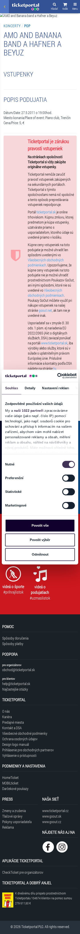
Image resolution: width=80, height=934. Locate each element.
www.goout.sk (51, 816)
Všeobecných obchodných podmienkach (46, 262)
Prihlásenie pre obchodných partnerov (28, 750)
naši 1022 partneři (29, 410)
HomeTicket (10, 777)
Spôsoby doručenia (15, 638)
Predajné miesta (13, 722)
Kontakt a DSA (12, 727)
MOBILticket (10, 783)
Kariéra (7, 716)
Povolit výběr (40, 540)
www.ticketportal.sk (54, 343)
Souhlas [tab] (11, 388)
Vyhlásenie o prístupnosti (19, 755)
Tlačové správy (12, 816)
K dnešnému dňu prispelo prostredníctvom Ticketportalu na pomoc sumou (43, 898)
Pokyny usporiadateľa (17, 821)
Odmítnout (40, 554)
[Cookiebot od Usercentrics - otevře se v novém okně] (58, 376)
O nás (6, 711)
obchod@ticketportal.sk (18, 669)
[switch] (68, 478)
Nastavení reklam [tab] (55, 388)
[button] (65, 7)
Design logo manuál (15, 744)
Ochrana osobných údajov (20, 739)
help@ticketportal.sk (16, 683)
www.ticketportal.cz (55, 810)
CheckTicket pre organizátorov (22, 872)
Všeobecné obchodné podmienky (24, 733)
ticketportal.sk (46, 212)
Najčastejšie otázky (15, 689)
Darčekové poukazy (15, 788)
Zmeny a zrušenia (14, 810)
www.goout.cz (51, 821)
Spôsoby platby (12, 643)
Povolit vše (40, 525)
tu (54, 368)
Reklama (8, 827)
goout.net (45, 310)
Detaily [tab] (30, 388)
